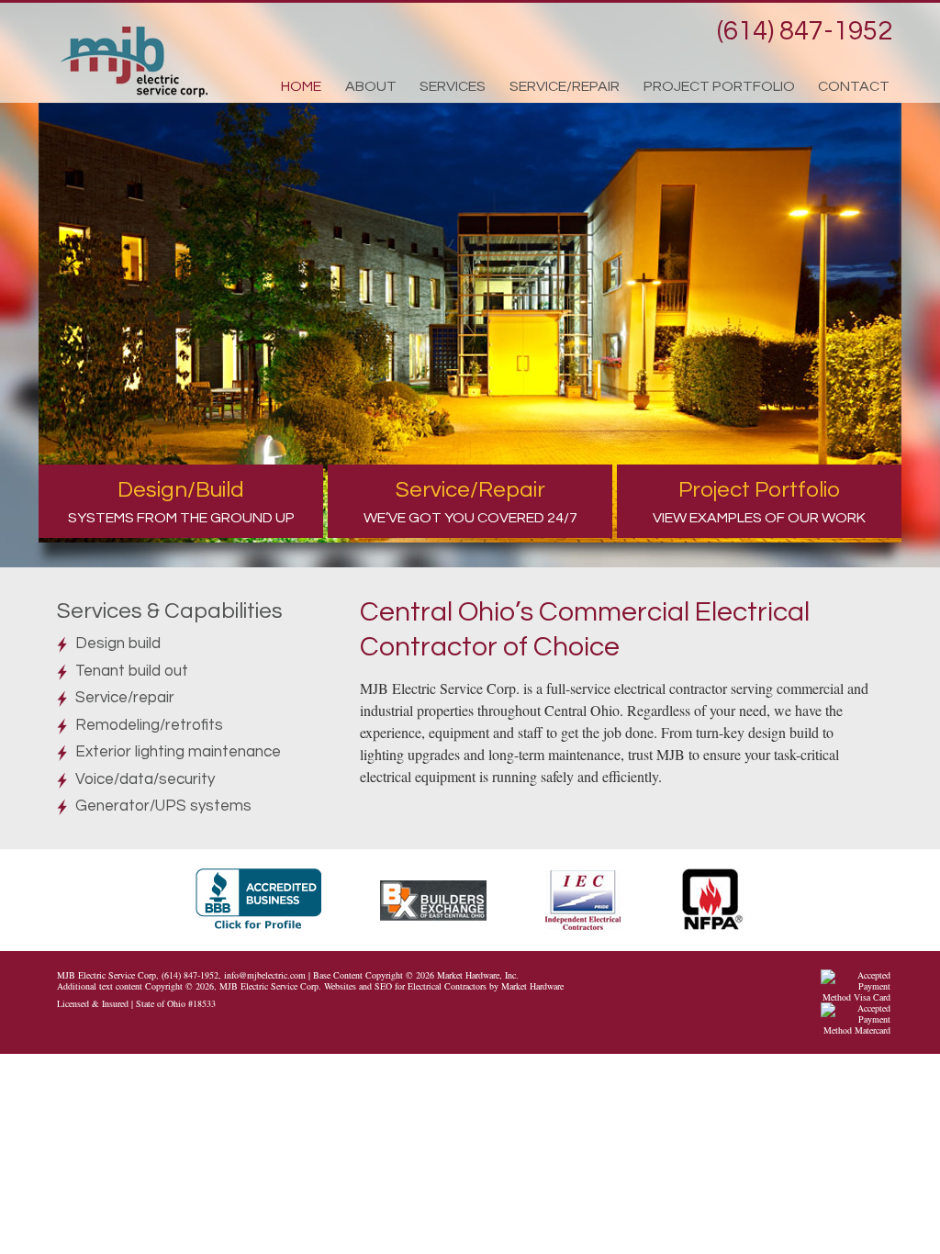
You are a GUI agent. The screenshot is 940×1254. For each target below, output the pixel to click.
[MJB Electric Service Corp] (134, 62)
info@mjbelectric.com (265, 974)
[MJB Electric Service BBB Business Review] (286, 897)
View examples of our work (759, 501)
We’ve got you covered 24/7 (470, 501)
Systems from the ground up (181, 501)
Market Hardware (532, 986)
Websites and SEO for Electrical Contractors (405, 986)
